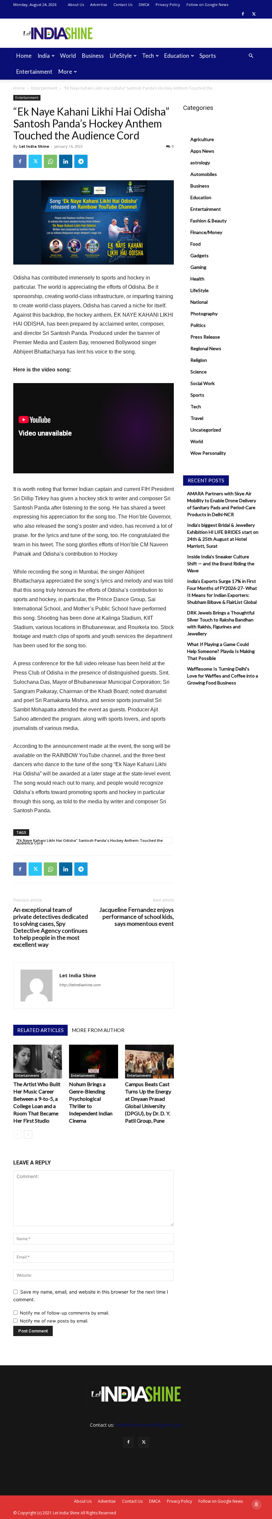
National (199, 302)
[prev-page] (17, 1134)
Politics (198, 325)
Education (176, 55)
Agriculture (202, 139)
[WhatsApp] (50, 161)
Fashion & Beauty (208, 220)
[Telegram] (81, 161)
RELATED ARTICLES (40, 1030)
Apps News (202, 151)
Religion (198, 360)
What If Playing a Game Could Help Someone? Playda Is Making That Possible (221, 651)
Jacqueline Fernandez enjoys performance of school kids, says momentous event (136, 916)
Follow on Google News (207, 4)
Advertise (98, 4)
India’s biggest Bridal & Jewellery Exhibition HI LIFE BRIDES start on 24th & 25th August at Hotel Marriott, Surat (222, 535)
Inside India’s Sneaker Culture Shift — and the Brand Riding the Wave (220, 563)
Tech (148, 55)
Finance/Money (206, 232)
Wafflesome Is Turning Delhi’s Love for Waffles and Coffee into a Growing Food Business (222, 675)
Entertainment (34, 71)
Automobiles (203, 174)
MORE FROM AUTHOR (98, 1030)
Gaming (198, 267)
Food (195, 244)
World (68, 55)
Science (198, 371)
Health (197, 278)
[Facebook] (243, 14)
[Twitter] (254, 14)
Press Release (205, 337)
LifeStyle (121, 55)
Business (93, 55)
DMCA (144, 4)
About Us (76, 4)
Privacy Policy (168, 4)
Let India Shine (34, 146)
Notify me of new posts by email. (54, 1320)
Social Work (202, 383)
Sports (207, 55)
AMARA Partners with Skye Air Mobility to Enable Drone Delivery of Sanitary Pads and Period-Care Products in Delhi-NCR (221, 504)
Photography (204, 313)
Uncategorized (205, 430)
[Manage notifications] (256, 1504)
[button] (251, 56)
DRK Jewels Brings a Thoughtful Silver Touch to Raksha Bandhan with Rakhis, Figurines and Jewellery (220, 623)
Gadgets (199, 255)
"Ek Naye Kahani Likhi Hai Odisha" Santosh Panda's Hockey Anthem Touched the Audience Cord (89, 841)
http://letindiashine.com (80, 985)
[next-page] (28, 1134)
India (43, 55)
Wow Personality (208, 453)
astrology (200, 162)
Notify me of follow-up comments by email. (64, 1313)
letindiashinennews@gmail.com (148, 1425)
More (65, 71)
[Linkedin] (65, 161)
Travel (196, 418)
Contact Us (122, 4)
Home (24, 55)
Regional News (205, 348)
